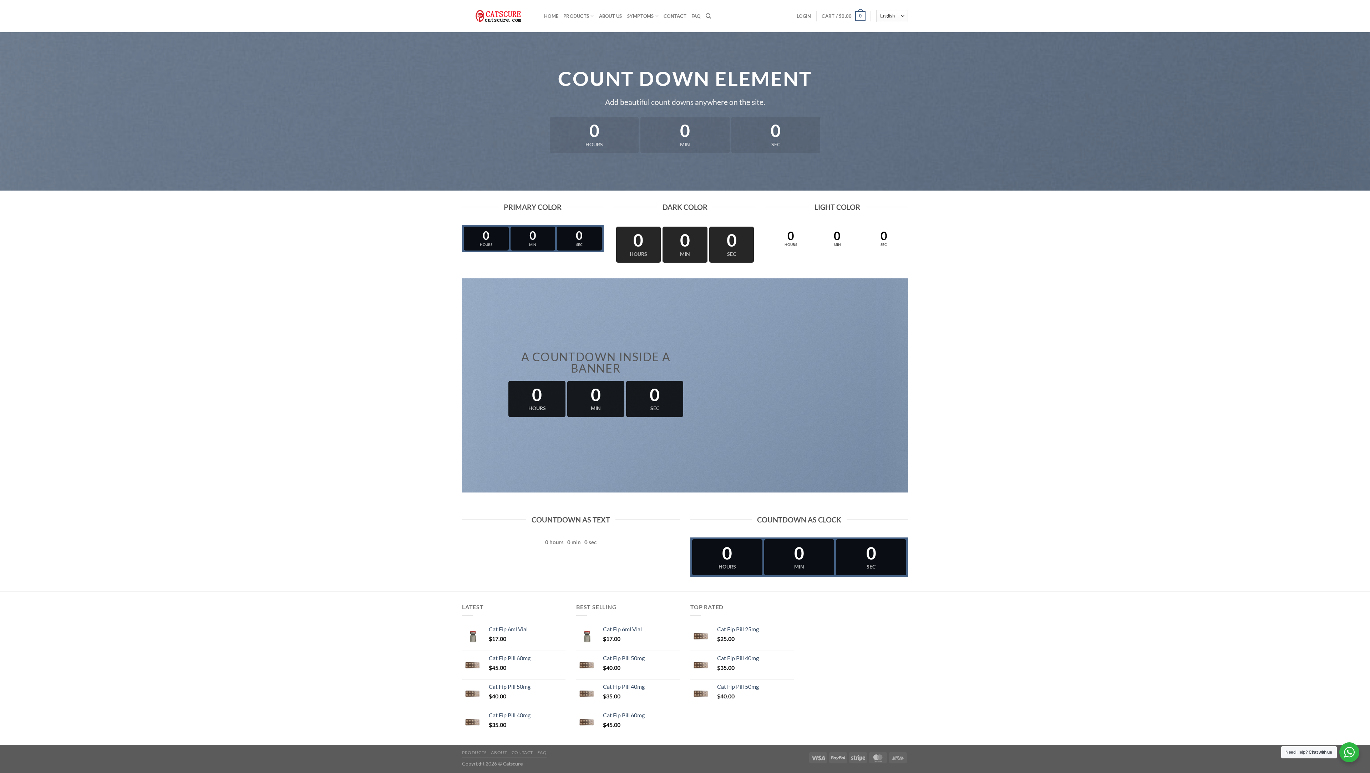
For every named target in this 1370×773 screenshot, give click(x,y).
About (499, 752)
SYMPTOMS (640, 16)
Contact (675, 16)
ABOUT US (610, 16)
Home (551, 16)
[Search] (708, 16)
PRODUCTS (576, 16)
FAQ (696, 16)
